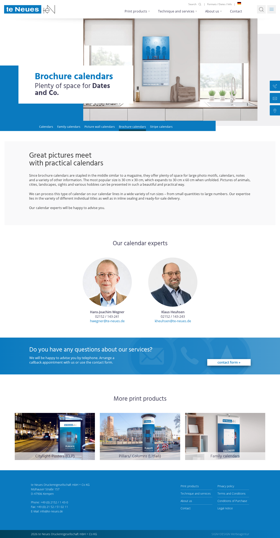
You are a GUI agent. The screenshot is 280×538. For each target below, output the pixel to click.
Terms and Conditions (231, 493)
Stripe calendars (161, 127)
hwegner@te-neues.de (107, 321)
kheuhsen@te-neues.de (173, 321)
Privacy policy (225, 486)
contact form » (228, 362)
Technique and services (176, 11)
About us (212, 11)
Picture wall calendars (99, 127)
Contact (236, 11)
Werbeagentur (240, 534)
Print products (136, 11)
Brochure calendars (132, 127)
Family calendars (68, 127)
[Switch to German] (239, 3)
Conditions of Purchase (232, 501)
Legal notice (225, 508)
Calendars (46, 127)
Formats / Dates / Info (219, 4)
